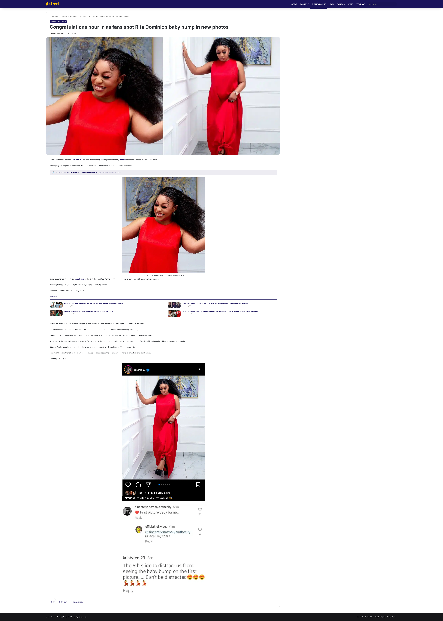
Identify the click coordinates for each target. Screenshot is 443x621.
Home (53, 16)
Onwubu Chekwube (57, 33)
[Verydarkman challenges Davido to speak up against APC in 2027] (56, 313)
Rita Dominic (77, 602)
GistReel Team (380, 617)
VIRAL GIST (360, 4)
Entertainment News (64, 16)
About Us (360, 617)
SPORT (350, 4)
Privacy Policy (391, 617)
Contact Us (369, 617)
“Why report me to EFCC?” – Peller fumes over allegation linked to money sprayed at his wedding (220, 311)
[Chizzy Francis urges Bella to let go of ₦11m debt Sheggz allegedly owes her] (56, 305)
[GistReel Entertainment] (52, 4)
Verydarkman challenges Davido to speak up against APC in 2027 (89, 311)
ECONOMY (304, 4)
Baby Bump (64, 602)
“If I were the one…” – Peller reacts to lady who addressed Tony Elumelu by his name (215, 303)
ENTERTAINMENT (319, 4)
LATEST (294, 4)
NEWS (331, 4)
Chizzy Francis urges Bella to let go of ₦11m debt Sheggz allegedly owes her (94, 303)
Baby (53, 602)
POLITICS (341, 4)
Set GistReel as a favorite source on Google (84, 172)
